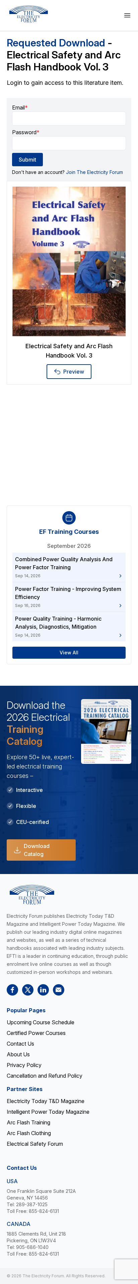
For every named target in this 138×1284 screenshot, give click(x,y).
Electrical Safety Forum (35, 1143)
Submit (27, 159)
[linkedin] (43, 990)
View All (69, 652)
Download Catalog (37, 850)
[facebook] (12, 990)
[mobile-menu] (127, 15)
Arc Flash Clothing (29, 1133)
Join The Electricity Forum (94, 172)
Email (20, 107)
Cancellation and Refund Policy (44, 1075)
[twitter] (27, 990)
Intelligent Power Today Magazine (48, 1111)
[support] (58, 990)
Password (26, 132)
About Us (18, 1054)
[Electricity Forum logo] (28, 14)
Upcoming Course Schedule (40, 1022)
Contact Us (20, 1043)
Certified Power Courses (36, 1033)
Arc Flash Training (28, 1122)
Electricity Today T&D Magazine (45, 1101)
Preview (73, 371)
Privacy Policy (24, 1065)
